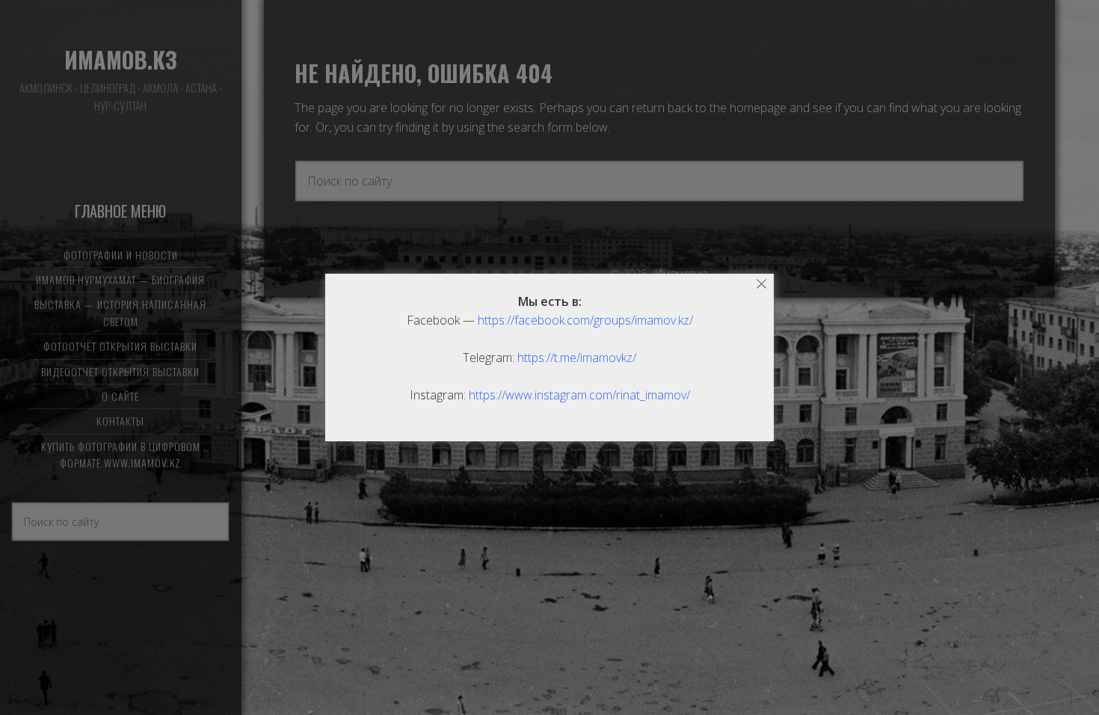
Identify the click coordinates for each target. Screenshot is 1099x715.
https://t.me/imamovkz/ (576, 357)
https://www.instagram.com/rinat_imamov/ (579, 395)
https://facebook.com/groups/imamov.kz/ (585, 320)
